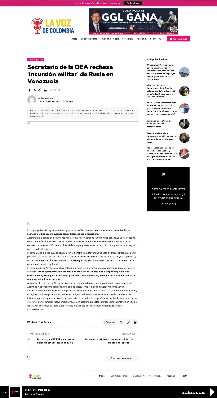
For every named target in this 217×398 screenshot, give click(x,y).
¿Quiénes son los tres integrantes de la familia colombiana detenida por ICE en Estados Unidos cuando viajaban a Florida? (161, 91)
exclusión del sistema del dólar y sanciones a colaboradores (159, 124)
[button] (40, 90)
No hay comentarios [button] (122, 358)
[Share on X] (35, 90)
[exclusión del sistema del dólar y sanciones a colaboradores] (184, 124)
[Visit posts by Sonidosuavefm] (31, 99)
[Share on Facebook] (29, 90)
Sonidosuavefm (48, 98)
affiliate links (66, 110)
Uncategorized (36, 60)
